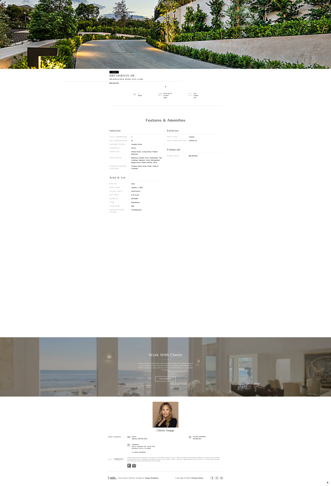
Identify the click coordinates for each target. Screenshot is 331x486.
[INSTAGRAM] (217, 478)
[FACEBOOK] (212, 478)
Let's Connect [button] (165, 379)
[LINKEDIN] (221, 478)
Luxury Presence (151, 478)
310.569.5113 (197, 438)
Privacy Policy (197, 478)
